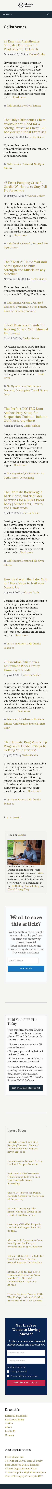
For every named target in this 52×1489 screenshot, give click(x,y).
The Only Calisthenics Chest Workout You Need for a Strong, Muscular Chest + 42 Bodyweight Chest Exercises (25, 126)
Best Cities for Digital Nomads (22, 1464)
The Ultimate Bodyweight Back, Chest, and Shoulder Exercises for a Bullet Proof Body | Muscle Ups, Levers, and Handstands (24, 500)
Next (17, 817)
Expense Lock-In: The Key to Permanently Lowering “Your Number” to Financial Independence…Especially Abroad (23, 1278)
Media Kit (10, 1431)
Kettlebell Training (15, 306)
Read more (19, 97)
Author (9, 1423)
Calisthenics (14, 105)
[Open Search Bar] (48, 14)
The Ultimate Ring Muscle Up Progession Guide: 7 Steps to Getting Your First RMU (25, 746)
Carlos (21, 835)
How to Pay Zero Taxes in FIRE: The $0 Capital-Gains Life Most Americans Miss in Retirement (25, 1297)
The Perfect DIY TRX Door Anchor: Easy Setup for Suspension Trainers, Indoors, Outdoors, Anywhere (26, 415)
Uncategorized (15, 473)
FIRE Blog (17, 886)
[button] (26, 1372)
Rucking (9, 311)
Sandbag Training (25, 311)
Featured (27, 164)
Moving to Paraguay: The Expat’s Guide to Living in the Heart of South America (24, 1211)
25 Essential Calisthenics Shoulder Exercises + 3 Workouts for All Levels (22, 45)
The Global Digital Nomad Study (24, 1461)
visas (40, 873)
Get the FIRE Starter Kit (26, 1088)
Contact (9, 1435)
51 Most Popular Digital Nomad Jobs (25, 1472)
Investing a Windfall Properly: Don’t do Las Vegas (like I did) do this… (24, 1227)
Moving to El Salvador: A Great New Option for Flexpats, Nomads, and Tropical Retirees (25, 1243)
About (8, 1427)
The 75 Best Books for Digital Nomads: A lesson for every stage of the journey (25, 1196)
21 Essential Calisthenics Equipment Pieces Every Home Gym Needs (22, 666)
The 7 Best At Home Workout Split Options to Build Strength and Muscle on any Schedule (25, 268)
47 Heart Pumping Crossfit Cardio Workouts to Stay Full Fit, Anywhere (25, 187)
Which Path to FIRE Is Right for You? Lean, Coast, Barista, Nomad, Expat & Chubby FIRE (25, 1259)
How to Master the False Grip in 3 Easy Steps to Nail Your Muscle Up (25, 583)
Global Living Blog (18, 889)
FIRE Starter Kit (14, 1457)
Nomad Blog (32, 886)
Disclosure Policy (14, 1419)
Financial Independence (24, 1376)
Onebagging (23, 390)
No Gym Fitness (31, 105)
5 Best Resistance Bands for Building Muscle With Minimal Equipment (26, 329)
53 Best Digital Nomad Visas (21, 1468)
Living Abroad (18, 1371)
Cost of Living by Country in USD (24, 1476)
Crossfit (26, 243)
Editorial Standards (16, 1416)
